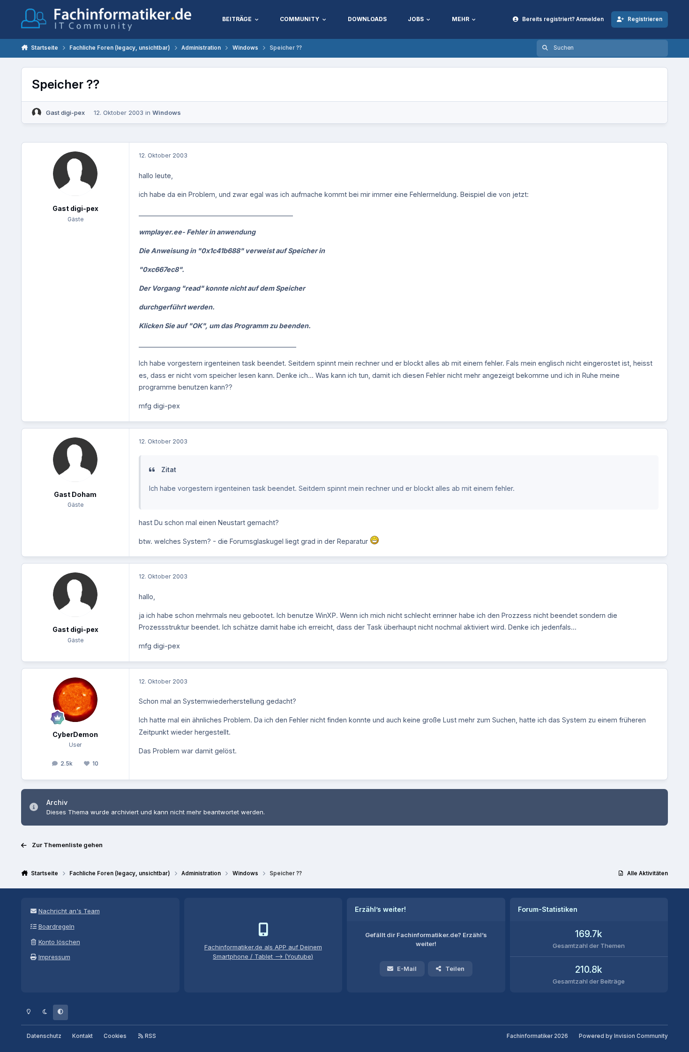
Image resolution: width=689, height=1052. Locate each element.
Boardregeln (56, 926)
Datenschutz (44, 1036)
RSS (149, 1036)
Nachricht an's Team (69, 911)
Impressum (54, 957)
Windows (166, 112)
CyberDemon (75, 734)
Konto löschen (59, 942)
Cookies (115, 1036)
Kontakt (82, 1036)
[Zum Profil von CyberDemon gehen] (75, 699)
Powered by (623, 1036)
